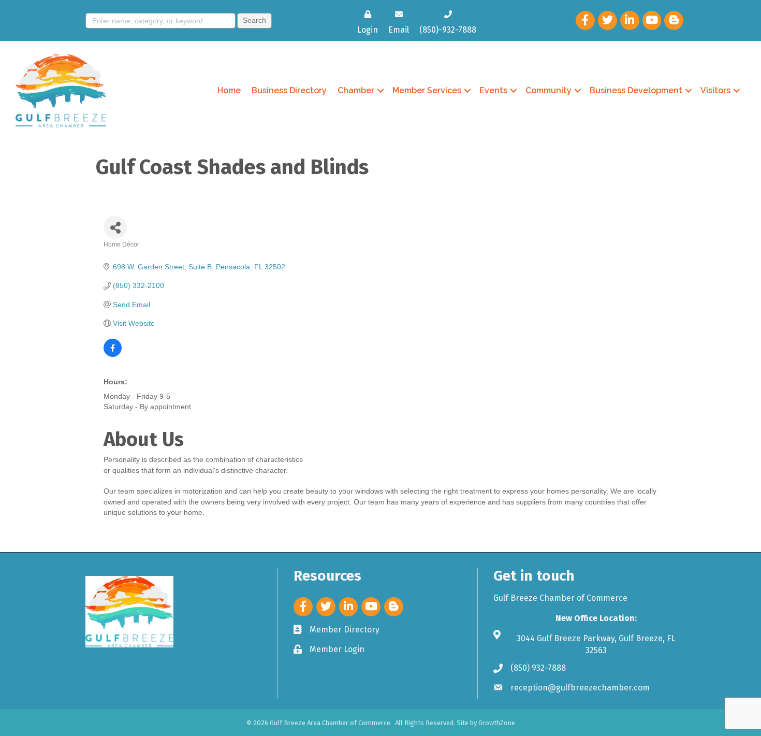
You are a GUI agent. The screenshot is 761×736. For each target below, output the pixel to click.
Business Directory (289, 90)
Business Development (636, 90)
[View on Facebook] (113, 354)
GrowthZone (496, 723)
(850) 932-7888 (538, 668)
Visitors (715, 90)
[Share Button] (115, 227)
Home (229, 90)
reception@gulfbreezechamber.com (580, 687)
